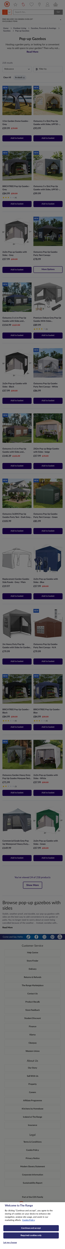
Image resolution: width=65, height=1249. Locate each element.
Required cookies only (31, 1235)
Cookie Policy (28, 1220)
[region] (32, 1225)
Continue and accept (31, 1228)
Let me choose (10, 1243)
